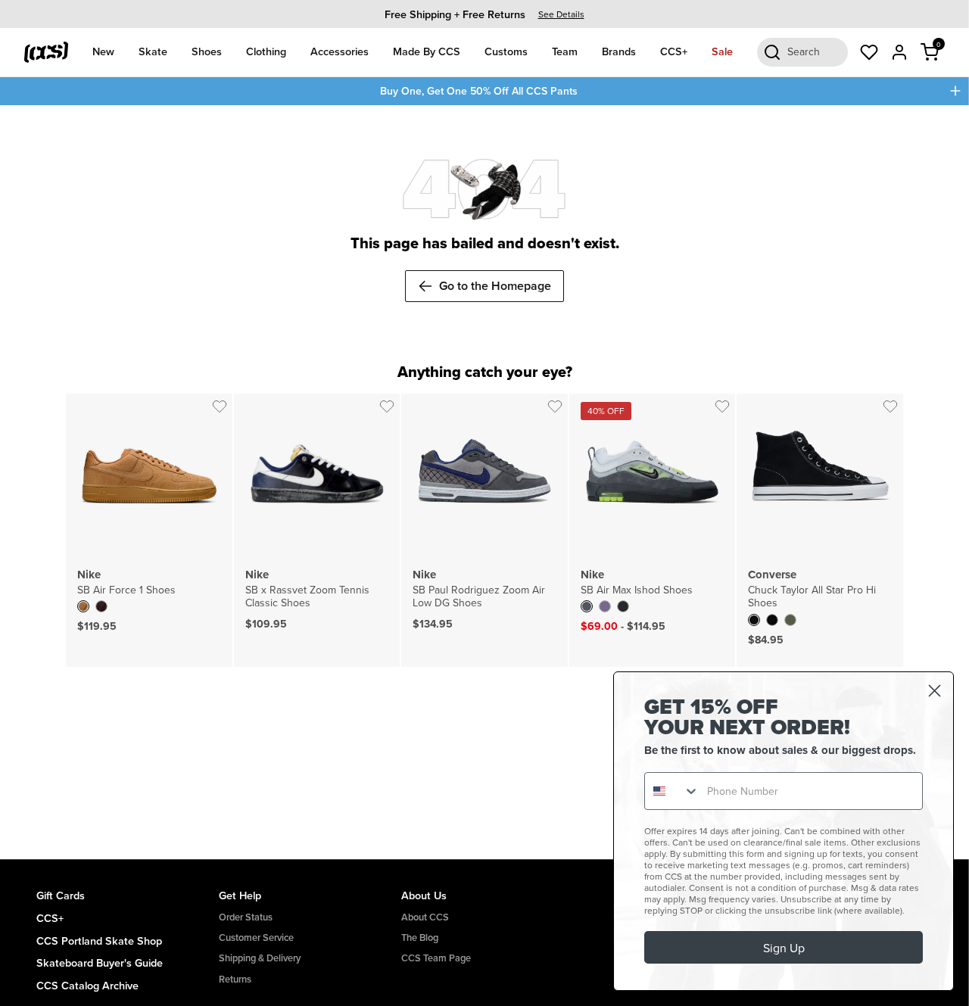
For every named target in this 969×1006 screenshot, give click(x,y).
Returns (235, 979)
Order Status (246, 917)
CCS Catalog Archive (87, 985)
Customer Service (256, 937)
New (103, 51)
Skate (153, 51)
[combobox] (672, 791)
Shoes (207, 51)
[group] (484, 14)
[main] (484, 482)
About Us (424, 895)
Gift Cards (60, 895)
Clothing (266, 51)
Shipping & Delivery (260, 958)
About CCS (425, 917)
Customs (506, 51)
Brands (619, 51)
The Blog (419, 937)
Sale (722, 51)
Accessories (339, 51)
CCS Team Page (436, 958)
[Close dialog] (934, 690)
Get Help (240, 895)
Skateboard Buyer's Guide (99, 962)
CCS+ (673, 51)
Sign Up (784, 947)
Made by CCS (426, 51)
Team (565, 51)
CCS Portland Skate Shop (99, 940)
